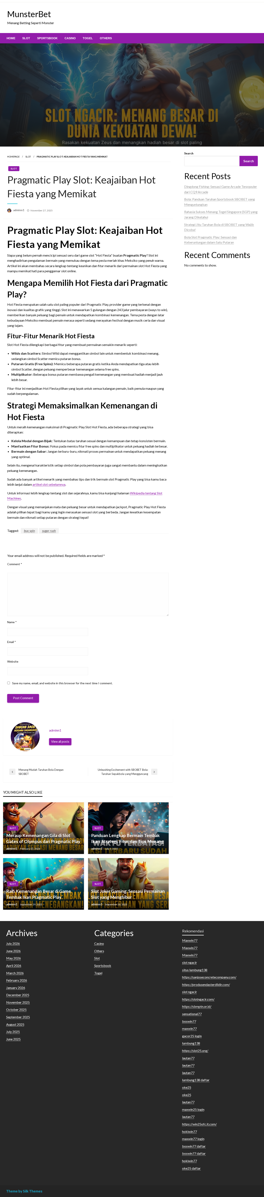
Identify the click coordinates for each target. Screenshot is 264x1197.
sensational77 (192, 1014)
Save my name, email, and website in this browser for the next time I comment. (62, 683)
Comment (14, 564)
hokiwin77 (189, 1131)
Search (188, 153)
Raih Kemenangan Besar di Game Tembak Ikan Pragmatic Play (38, 894)
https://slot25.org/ (195, 1051)
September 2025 (18, 1017)
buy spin (29, 531)
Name (12, 622)
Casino (70, 38)
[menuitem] (11, 38)
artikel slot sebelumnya (49, 484)
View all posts (60, 741)
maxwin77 (189, 1028)
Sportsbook (47, 38)
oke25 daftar (191, 1168)
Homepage (13, 156)
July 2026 (13, 943)
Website (12, 661)
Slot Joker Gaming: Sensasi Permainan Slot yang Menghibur (128, 894)
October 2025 (16, 1009)
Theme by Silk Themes (24, 1191)
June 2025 (13, 1039)
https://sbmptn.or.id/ (196, 1006)
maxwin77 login (193, 1139)
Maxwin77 (189, 940)
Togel (88, 38)
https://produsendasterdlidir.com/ (206, 984)
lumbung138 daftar (196, 1080)
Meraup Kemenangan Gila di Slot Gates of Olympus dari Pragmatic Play (43, 838)
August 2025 (15, 1024)
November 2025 (18, 1002)
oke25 (186, 1087)
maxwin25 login (193, 1109)
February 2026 (16, 980)
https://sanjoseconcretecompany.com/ (209, 977)
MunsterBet (29, 14)
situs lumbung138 (194, 970)
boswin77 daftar (194, 1146)
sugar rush (49, 531)
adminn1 (19, 210)
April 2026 (13, 965)
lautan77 (188, 1058)
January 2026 (15, 988)
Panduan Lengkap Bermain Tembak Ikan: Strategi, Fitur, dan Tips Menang (127, 838)
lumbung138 (191, 1043)
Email (11, 642)
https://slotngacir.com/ (198, 999)
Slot (26, 38)
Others (106, 38)
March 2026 (15, 973)
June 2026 (13, 951)
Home (11, 38)
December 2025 (17, 995)
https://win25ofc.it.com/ (199, 1124)
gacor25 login (192, 1036)
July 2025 (13, 1032)
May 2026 (13, 958)
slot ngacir (189, 962)
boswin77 (189, 1021)
